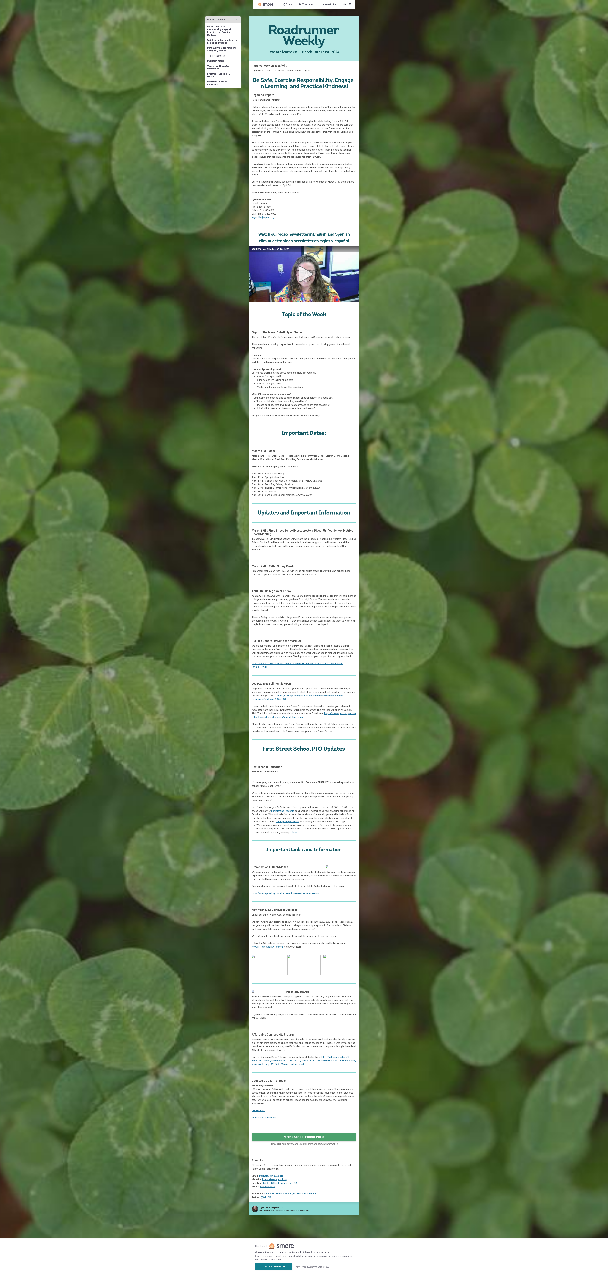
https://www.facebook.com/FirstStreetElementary (290, 1193)
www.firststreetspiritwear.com (267, 946)
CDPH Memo (258, 1110)
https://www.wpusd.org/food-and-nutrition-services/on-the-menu (286, 893)
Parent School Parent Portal (304, 1137)
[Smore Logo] (265, 4)
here (294, 832)
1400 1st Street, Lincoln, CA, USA (280, 1183)
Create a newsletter (274, 1266)
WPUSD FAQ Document (264, 1117)
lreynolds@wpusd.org (263, 217)
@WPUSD (266, 1197)
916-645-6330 (267, 1186)
